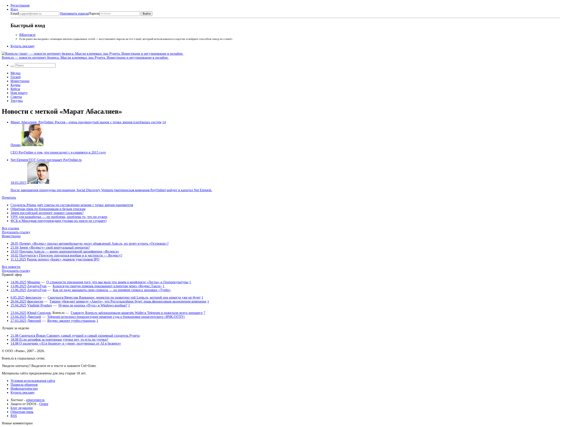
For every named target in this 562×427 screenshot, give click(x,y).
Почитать (9, 197)
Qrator (43, 404)
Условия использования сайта (33, 381)
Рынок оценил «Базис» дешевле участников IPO (63, 259)
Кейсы (15, 89)
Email (15, 13)
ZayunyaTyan (37, 286)
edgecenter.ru (35, 400)
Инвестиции (20, 81)
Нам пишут (19, 93)
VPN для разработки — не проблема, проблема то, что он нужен (59, 217)
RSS (14, 416)
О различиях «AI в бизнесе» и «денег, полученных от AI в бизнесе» (66, 343)
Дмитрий (34, 317)
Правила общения (24, 384)
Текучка (17, 101)
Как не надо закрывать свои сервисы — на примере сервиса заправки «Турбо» (112, 290)
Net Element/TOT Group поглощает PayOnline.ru (46, 160)
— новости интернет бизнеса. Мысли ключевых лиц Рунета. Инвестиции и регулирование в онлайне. (85, 57)
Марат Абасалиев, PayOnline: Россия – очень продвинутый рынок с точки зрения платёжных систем (86, 122)
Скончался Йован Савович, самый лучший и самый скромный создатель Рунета (75, 335)
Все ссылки (10, 228)
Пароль (79, 13)
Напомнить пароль (74, 13)
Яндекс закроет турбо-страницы (71, 320)
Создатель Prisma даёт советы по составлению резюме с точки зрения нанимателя (72, 205)
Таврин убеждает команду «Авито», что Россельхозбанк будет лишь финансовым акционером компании (127, 301)
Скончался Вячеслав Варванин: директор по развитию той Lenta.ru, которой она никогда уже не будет (124, 297)
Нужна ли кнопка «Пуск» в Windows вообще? (92, 305)
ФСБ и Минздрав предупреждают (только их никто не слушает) (58, 221)
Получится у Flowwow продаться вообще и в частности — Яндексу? (70, 255)
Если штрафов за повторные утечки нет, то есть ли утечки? (59, 339)
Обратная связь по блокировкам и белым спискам (48, 209)
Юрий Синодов (39, 313)
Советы (16, 97)
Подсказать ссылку (16, 232)
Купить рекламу (23, 46)
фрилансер (33, 297)
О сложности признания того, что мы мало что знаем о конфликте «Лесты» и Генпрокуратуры (117, 282)
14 (164, 122)
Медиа (15, 73)
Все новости (11, 267)
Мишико (33, 282)
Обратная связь (22, 412)
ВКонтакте (27, 35)
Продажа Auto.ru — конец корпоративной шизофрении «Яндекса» (69, 251)
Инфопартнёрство (24, 388)
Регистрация (20, 5)
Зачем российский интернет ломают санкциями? (47, 213)
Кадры (15, 85)
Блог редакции (22, 408)
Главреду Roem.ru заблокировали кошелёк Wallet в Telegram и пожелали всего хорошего (137, 313)
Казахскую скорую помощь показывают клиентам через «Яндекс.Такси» (107, 286)
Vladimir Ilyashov (39, 305)
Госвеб (16, 77)
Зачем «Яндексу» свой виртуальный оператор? (54, 247)
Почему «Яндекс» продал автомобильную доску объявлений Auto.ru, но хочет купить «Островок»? (94, 243)
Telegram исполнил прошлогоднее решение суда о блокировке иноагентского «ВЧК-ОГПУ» (116, 317)
